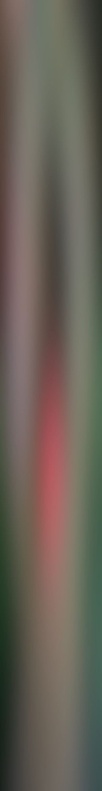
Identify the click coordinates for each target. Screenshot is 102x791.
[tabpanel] (51, 609)
